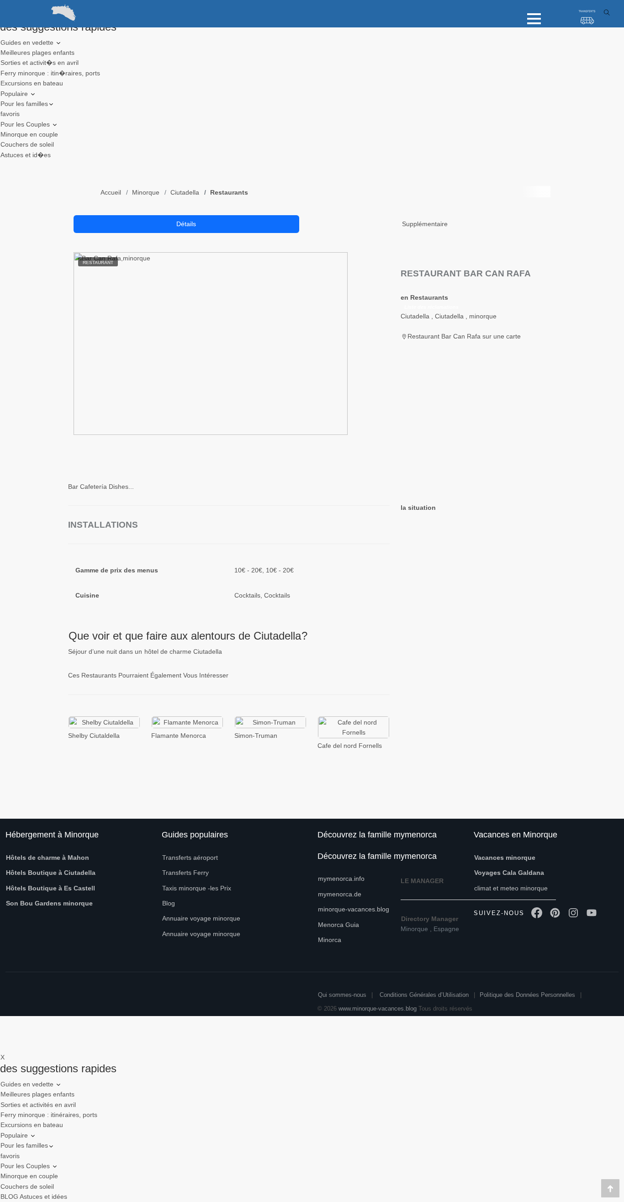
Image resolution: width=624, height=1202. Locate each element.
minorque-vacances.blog (353, 909)
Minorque (145, 192)
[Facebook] (537, 913)
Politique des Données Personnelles (527, 994)
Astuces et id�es (25, 155)
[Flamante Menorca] (187, 721)
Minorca (329, 939)
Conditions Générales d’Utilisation (424, 994)
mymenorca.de (339, 894)
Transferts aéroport (190, 857)
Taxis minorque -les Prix (196, 888)
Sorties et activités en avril (38, 1104)
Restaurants (229, 192)
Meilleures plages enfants (37, 52)
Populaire (15, 93)
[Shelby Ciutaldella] (104, 721)
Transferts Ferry (185, 872)
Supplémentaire (425, 224)
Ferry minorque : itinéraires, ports (48, 1114)
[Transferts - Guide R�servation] (587, 18)
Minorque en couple (29, 134)
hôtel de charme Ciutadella (183, 651)
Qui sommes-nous (342, 994)
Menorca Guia (338, 924)
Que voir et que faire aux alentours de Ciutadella (185, 636)
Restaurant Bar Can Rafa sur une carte (464, 336)
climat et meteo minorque (511, 888)
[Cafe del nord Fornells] (353, 727)
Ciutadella (184, 192)
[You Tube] (592, 913)
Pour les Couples (26, 124)
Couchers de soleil (27, 144)
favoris (10, 113)
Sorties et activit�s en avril (39, 62)
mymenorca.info (341, 878)
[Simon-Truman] (270, 721)
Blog (168, 903)
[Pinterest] (555, 913)
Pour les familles (24, 103)
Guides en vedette (27, 42)
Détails (186, 224)
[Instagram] (573, 913)
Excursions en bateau (31, 83)
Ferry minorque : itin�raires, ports (50, 73)
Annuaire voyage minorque (201, 918)
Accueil (110, 192)
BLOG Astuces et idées (33, 1196)
